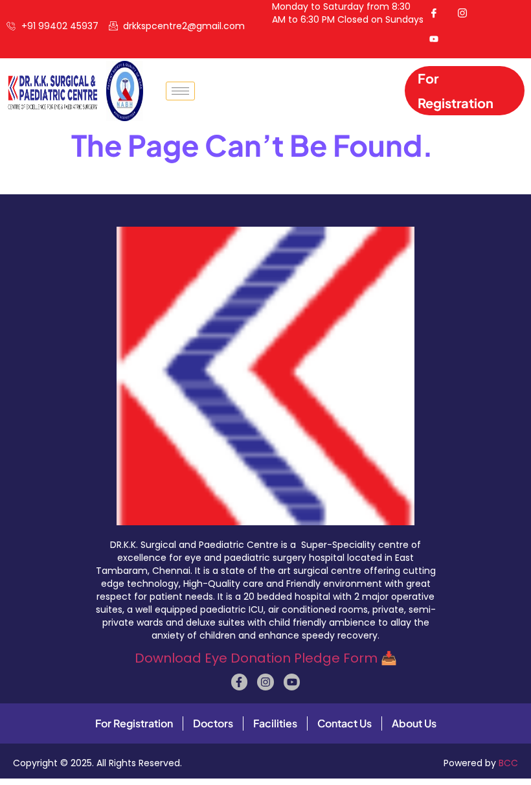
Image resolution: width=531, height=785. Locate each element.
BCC (508, 763)
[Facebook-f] (239, 682)
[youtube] (439, 39)
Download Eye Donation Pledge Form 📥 (266, 658)
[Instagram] (265, 682)
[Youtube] (292, 682)
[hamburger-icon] (180, 91)
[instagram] (467, 13)
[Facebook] (439, 13)
